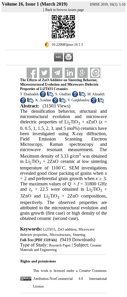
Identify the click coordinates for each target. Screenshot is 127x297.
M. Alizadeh (96, 94)
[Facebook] (32, 73)
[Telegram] (57, 73)
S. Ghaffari (63, 94)
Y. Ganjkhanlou (78, 100)
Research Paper (60, 245)
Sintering (79, 235)
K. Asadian (43, 100)
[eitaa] (95, 73)
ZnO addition (67, 229)
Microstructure (60, 235)
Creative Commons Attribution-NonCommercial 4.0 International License (70, 278)
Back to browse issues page (64, 10)
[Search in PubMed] (50, 96)
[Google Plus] (82, 73)
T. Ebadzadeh (29, 94)
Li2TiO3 (49, 229)
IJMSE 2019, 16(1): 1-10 (108, 4)
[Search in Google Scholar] (43, 96)
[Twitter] (44, 73)
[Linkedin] (70, 73)
